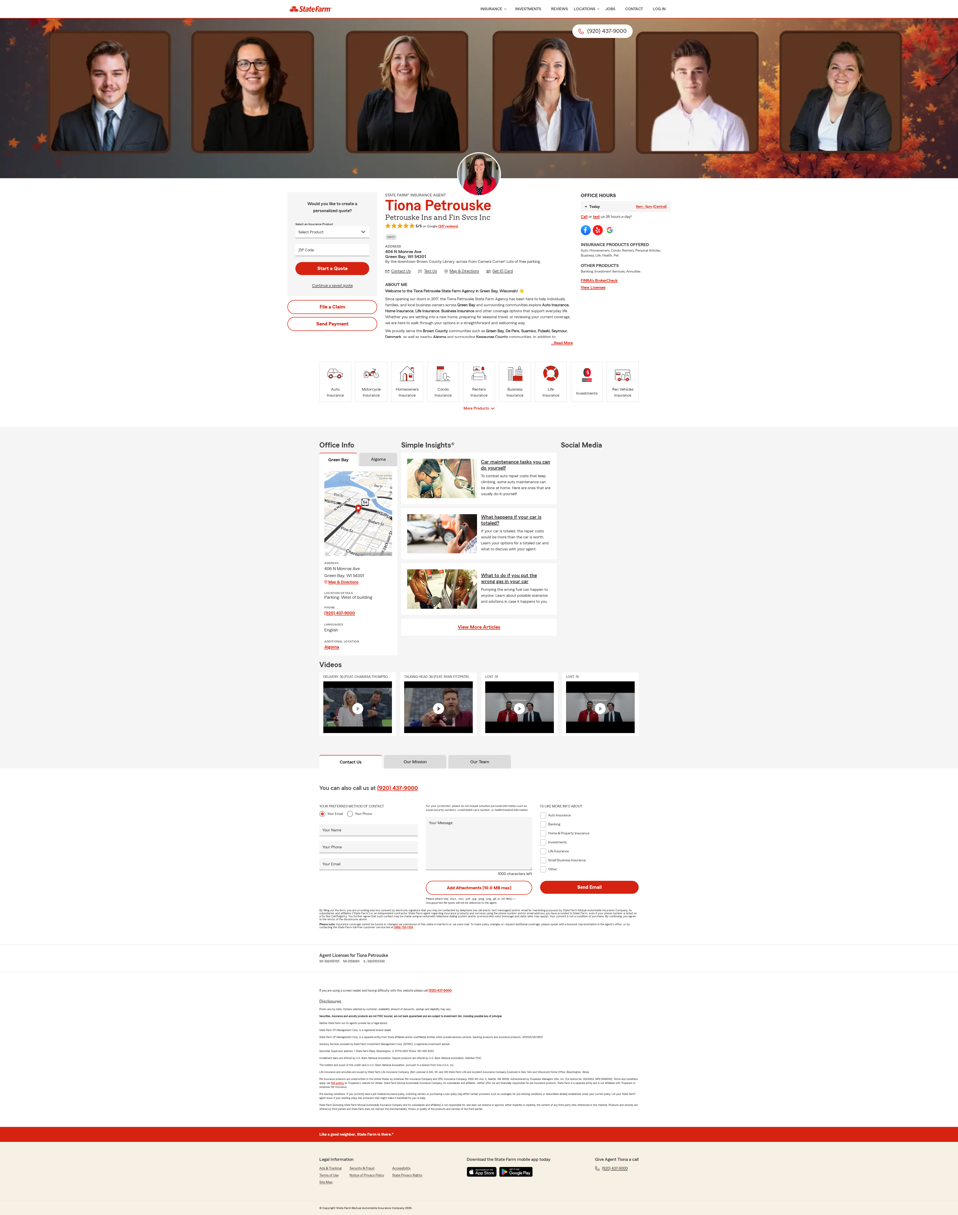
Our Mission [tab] (415, 761)
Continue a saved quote (332, 286)
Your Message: (441, 823)
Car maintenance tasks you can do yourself (515, 464)
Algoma (331, 647)
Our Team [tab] (479, 761)
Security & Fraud (362, 1168)
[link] (310, 9)
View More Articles (479, 627)
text (596, 217)
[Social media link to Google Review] (610, 230)
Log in (659, 9)
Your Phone (363, 814)
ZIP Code (306, 250)
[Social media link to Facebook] (586, 230)
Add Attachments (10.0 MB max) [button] (479, 888)
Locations (584, 9)
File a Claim (332, 306)
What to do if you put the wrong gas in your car (509, 578)
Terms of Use (329, 1175)
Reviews (559, 9)
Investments (528, 9)
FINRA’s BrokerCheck (599, 281)
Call (584, 217)
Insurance (491, 9)
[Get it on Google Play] (516, 1172)
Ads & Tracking (330, 1168)
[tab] (338, 460)
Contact (634, 9)
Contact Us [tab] (350, 762)
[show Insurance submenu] (504, 9)
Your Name (331, 830)
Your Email (335, 814)
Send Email (589, 887)
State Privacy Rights (407, 1175)
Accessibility (401, 1168)
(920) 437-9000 (339, 613)
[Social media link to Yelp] (598, 230)
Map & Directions (343, 582)
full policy (337, 1082)
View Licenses (593, 288)
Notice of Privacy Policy (367, 1175)
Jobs (610, 9)
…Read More (562, 343)
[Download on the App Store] (482, 1172)
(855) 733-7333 (403, 927)
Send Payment (332, 323)
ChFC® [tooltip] (391, 237)
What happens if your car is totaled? (511, 520)
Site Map (326, 1182)
